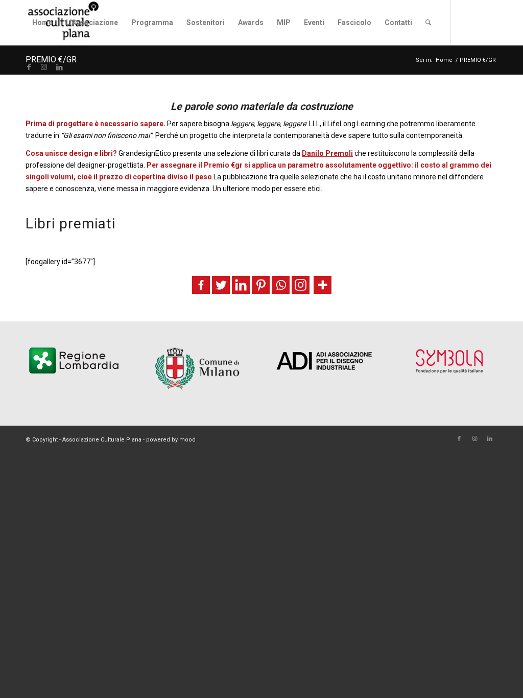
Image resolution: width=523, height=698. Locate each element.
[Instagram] (301, 285)
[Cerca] (428, 22)
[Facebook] (201, 285)
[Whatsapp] (281, 285)
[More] (322, 285)
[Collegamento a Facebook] (28, 67)
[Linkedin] (241, 285)
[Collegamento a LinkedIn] (59, 67)
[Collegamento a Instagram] (44, 67)
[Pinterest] (261, 285)
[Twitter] (221, 285)
